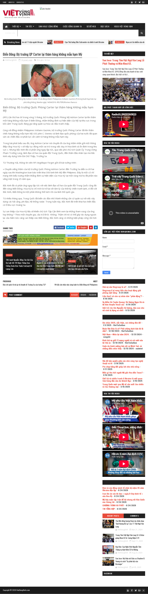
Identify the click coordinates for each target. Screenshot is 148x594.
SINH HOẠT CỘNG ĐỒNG (48, 26)
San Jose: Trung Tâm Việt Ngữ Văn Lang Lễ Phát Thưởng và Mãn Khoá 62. (123, 61)
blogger (74, 295)
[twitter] (139, 2)
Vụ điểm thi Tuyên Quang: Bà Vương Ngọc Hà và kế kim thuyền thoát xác (123, 303)
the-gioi (40, 60)
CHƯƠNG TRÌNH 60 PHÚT (113, 505)
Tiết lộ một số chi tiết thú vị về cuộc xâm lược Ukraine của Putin (81, 267)
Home (4, 2)
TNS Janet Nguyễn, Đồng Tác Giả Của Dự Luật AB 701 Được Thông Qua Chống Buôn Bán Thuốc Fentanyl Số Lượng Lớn (19, 264)
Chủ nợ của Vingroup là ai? (114, 286)
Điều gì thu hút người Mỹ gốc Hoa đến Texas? (122, 372)
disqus (83, 295)
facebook (92, 295)
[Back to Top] (143, 590)
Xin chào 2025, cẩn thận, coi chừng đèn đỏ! (121, 322)
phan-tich (44, 42)
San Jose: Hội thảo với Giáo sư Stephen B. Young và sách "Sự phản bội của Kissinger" (130, 561)
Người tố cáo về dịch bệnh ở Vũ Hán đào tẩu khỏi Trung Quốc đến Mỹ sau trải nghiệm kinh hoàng (50, 265)
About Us (11, 2)
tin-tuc (47, 60)
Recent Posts (113, 516)
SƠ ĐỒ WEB (91, 26)
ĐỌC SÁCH (105, 26)
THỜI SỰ (15, 26)
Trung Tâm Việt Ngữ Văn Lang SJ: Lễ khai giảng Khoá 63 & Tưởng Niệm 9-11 (129, 536)
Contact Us (20, 2)
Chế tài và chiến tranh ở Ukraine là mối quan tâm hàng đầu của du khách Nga (122, 379)
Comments (134, 516)
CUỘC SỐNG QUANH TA (72, 26)
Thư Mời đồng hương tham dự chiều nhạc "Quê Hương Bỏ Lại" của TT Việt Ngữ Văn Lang (129, 523)
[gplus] (143, 2)
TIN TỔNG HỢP (108, 508)
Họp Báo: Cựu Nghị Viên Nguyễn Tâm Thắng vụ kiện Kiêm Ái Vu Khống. (128, 548)
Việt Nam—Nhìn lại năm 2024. (115, 334)
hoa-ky (9, 255)
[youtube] (131, 2)
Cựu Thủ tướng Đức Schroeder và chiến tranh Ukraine (70, 42)
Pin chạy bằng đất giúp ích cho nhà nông (120, 366)
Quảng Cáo (10, 32)
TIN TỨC (28, 26)
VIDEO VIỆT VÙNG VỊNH (123, 26)
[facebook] (135, 2)
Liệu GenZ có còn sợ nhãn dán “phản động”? (122, 296)
